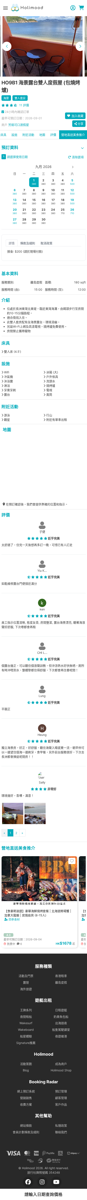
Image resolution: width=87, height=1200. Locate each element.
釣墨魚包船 (61, 1016)
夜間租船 (26, 1016)
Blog (26, 1070)
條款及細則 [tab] (27, 243)
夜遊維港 (61, 1036)
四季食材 (14, 919)
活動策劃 (26, 1064)
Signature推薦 (25, 1043)
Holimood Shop (61, 1070)
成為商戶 (61, 1064)
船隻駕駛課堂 (61, 1029)
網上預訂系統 (26, 1091)
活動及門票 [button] (26, 976)
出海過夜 (61, 1023)
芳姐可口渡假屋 (18, 125)
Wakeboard (26, 1029)
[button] (6, 46)
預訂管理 (61, 1091)
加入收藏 (77, 116)
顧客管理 (61, 1098)
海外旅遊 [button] (26, 989)
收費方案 (26, 1104)
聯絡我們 (61, 1132)
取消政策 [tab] (46, 243)
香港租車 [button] (61, 976)
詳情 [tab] (12, 243)
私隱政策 (61, 1125)
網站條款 (26, 1125)
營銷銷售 (26, 1098)
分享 (80, 123)
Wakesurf (25, 1023)
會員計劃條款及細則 (26, 1132)
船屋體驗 (26, 1036)
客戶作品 (61, 1104)
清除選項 (77, 157)
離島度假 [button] (61, 982)
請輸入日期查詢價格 (43, 1194)
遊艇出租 (43, 1000)
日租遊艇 (61, 1010)
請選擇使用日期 (17, 157)
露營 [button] (26, 982)
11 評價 (24, 105)
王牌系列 (26, 1010)
